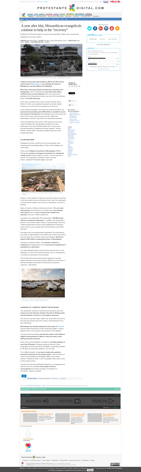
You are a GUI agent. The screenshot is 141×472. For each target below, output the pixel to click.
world (21, 19)
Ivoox (29, 407)
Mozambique (36, 84)
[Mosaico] (115, 1)
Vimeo (118, 407)
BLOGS (102, 39)
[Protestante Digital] (71, 7)
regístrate (46, 1)
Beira (47, 94)
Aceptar (90, 470)
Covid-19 (61, 326)
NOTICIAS (93, 39)
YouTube (112, 407)
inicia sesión (40, 1)
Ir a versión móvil (75, 1)
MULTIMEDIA (112, 39)
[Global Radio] (106, 1)
